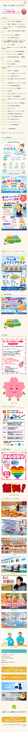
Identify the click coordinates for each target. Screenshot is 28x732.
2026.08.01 (4, 35)
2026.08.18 (4, 24)
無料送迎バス (14, 573)
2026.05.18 (4, 128)
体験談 (14, 591)
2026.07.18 (4, 51)
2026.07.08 (4, 64)
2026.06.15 (4, 88)
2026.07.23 (4, 44)
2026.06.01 (4, 113)
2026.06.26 (4, 78)
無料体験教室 (14, 610)
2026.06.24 (4, 82)
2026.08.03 (4, 30)
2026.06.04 (4, 105)
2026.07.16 (4, 54)
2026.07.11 (3, 61)
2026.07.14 (4, 57)
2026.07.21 (4, 47)
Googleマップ (4, 664)
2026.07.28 (4, 37)
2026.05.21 (4, 124)
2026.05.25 (4, 121)
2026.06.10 (4, 93)
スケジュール (14, 628)
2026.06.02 (4, 111)
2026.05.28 (4, 116)
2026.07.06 (4, 66)
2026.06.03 (4, 108)
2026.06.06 (4, 103)
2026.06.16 (4, 85)
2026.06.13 (4, 90)
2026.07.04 (4, 70)
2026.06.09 (4, 96)
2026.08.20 (4, 21)
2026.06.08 (4, 99)
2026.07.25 (4, 40)
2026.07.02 (4, 73)
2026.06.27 (4, 76)
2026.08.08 (4, 26)
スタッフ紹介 (14, 647)
